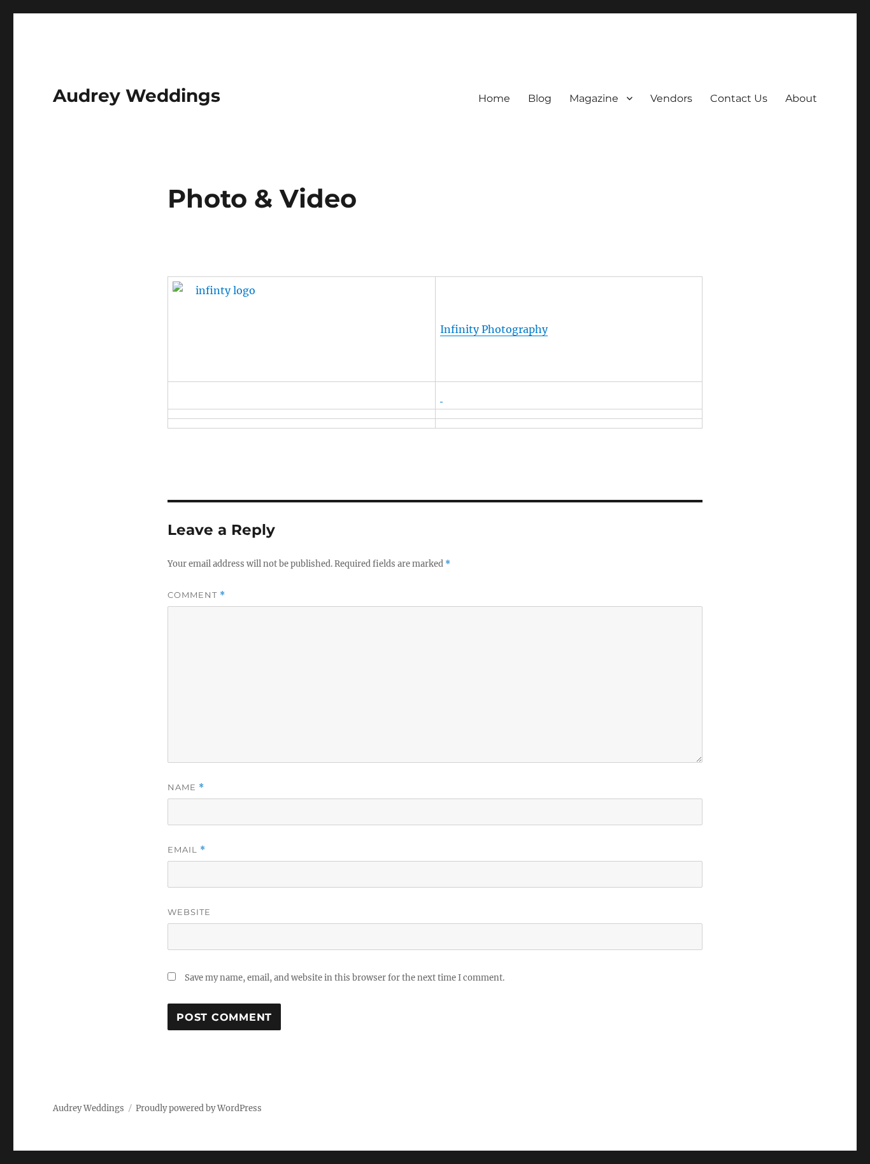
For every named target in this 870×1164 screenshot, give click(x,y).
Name (186, 787)
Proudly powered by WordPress (199, 1108)
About (801, 98)
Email (187, 849)
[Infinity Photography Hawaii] (302, 329)
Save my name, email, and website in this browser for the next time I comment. (344, 977)
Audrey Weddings (136, 95)
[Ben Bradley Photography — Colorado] (441, 395)
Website (189, 912)
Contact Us (738, 98)
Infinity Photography (494, 329)
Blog (540, 98)
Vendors (671, 98)
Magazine (593, 98)
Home (494, 98)
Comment (196, 595)
